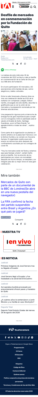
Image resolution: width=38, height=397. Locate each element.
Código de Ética (19, 367)
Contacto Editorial (19, 371)
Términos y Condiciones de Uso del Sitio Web (19, 385)
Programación (19, 348)
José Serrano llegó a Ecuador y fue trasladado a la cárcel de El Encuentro (16, 277)
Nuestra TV (11, 232)
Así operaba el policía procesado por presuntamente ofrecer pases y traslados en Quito (18, 289)
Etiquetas (19, 364)
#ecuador (5, 217)
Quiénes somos (19, 374)
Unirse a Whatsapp (10, 70)
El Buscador (19, 355)
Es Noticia (10, 258)
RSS (19, 358)
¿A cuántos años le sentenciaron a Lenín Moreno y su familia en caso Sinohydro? (18, 301)
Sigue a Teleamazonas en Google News (19, 344)
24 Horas (19, 351)
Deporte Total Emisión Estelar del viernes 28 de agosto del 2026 (18, 311)
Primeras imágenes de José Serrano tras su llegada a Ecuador (18, 267)
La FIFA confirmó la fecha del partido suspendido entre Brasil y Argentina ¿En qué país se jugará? (18, 206)
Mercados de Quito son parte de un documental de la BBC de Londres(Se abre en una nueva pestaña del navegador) (18, 188)
